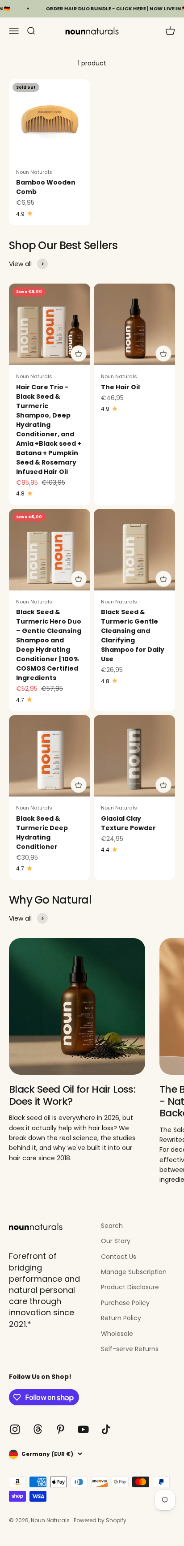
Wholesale (117, 1333)
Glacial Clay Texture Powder (128, 823)
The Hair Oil (120, 387)
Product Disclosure (130, 1287)
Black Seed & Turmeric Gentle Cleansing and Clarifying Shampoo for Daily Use (132, 635)
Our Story (115, 1240)
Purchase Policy (125, 1302)
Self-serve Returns (130, 1348)
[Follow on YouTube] (83, 1429)
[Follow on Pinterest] (60, 1429)
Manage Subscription (134, 1271)
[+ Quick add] (79, 353)
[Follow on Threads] (38, 1429)
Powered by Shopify (100, 1520)
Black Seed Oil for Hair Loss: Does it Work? (72, 1095)
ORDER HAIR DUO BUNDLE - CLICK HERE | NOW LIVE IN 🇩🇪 (108, 8)
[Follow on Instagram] (15, 1429)
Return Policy (121, 1317)
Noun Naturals (34, 172)
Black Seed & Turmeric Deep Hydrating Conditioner (42, 832)
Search (112, 1225)
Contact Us (118, 1256)
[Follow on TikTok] (106, 1429)
